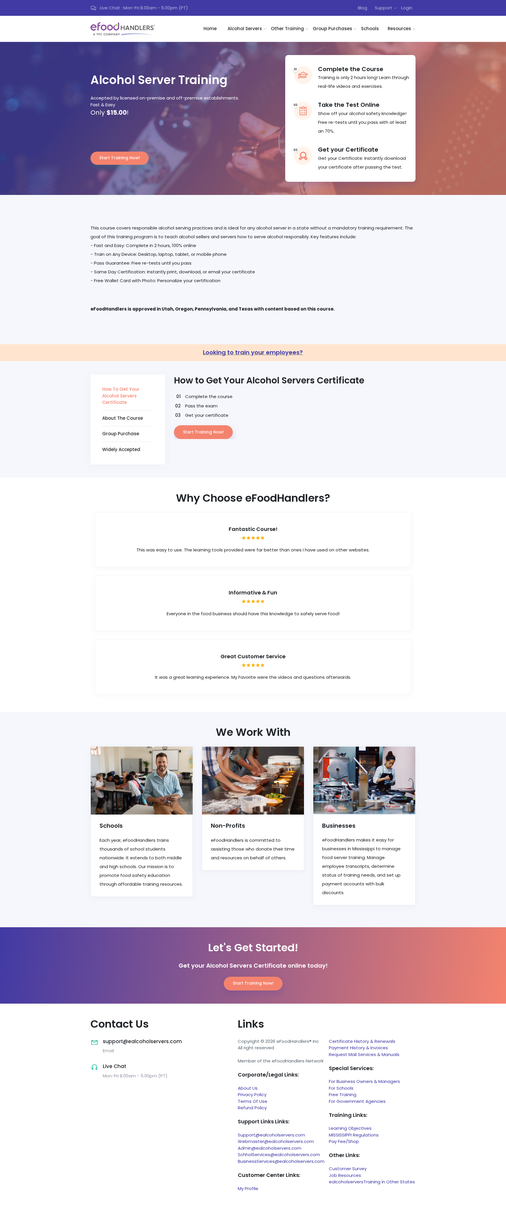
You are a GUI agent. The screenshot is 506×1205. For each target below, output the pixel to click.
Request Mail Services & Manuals (364, 1054)
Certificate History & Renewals (362, 1041)
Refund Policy (252, 1108)
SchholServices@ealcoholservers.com (279, 1154)
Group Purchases (332, 28)
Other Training (287, 28)
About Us (248, 1088)
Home (210, 28)
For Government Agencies (357, 1101)
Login (406, 8)
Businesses (338, 826)
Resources (399, 28)
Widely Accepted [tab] (121, 449)
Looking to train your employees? (253, 352)
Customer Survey (348, 1168)
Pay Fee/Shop (344, 1141)
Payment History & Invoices (358, 1048)
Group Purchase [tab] (120, 434)
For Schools (341, 1088)
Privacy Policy (252, 1094)
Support (383, 8)
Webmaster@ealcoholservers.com (276, 1141)
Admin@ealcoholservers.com (269, 1148)
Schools (370, 28)
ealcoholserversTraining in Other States (372, 1182)
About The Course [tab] (122, 418)
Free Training (342, 1094)
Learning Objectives (350, 1128)
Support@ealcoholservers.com (271, 1135)
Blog (362, 8)
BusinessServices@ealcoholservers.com (281, 1161)
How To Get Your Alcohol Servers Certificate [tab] (120, 395)
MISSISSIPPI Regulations (354, 1135)
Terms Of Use (252, 1101)
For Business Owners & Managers (364, 1081)
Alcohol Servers (245, 28)
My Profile (248, 1188)
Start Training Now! (119, 158)
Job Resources (345, 1175)
